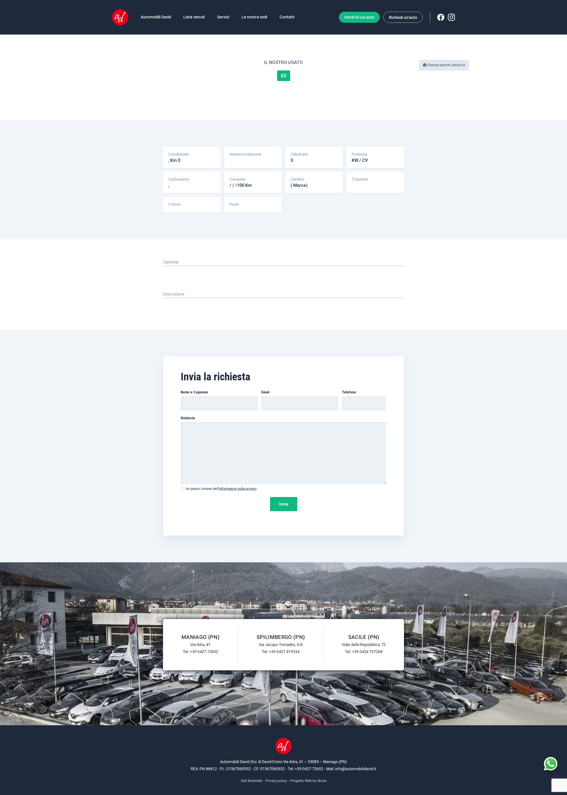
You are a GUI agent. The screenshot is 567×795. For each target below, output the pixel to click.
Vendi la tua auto (359, 17)
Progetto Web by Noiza (308, 781)
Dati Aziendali (251, 781)
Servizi (223, 17)
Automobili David (156, 17)
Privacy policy (276, 781)
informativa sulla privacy (238, 489)
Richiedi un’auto (403, 17)
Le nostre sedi (254, 17)
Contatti (287, 17)
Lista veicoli (194, 17)
